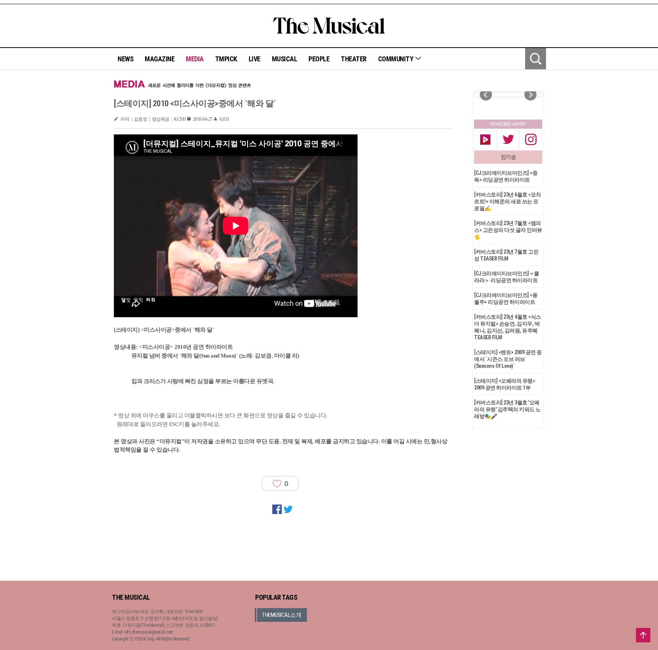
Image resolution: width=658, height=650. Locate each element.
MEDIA (195, 59)
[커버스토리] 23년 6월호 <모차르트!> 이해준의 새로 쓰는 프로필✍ (507, 201)
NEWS (125, 59)
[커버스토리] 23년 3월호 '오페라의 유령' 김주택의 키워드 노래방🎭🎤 (507, 409)
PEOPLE (318, 59)
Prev (486, 95)
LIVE (254, 59)
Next (530, 95)
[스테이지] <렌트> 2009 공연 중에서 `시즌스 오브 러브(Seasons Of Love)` (508, 359)
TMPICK (226, 59)
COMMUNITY (396, 59)
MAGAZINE (159, 59)
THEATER (354, 59)
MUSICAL (284, 59)
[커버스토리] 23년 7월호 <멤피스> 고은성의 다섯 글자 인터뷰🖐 (508, 230)
